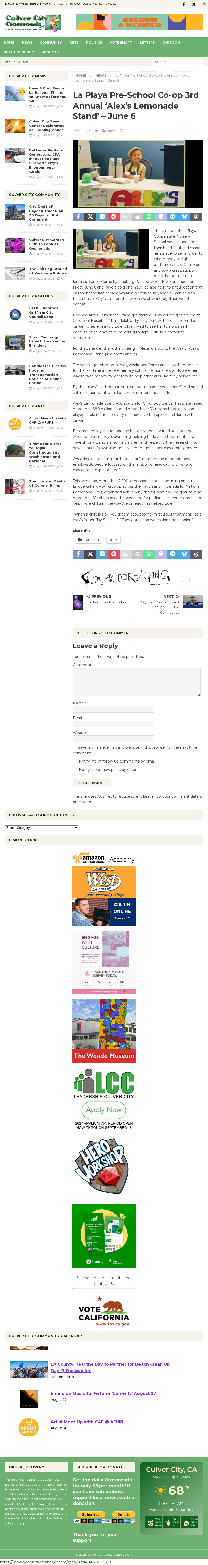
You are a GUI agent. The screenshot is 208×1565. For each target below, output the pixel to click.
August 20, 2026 (43, 388)
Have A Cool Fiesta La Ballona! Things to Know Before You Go (47, 94)
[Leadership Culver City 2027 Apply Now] (104, 1128)
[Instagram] (203, 4)
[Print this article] (137, 217)
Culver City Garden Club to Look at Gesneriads (46, 244)
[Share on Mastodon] (161, 217)
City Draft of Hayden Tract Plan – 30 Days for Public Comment (47, 212)
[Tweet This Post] (90, 217)
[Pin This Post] (114, 217)
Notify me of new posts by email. (108, 769)
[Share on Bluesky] (184, 217)
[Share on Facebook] (78, 217)
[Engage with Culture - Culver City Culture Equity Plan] (104, 991)
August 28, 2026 (43, 106)
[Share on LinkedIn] (102, 217)
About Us (50, 52)
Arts (74, 42)
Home (9, 42)
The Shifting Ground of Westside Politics (48, 271)
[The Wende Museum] (104, 1060)
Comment (82, 665)
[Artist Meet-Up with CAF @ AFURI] (15, 423)
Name (79, 703)
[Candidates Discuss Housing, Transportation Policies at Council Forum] (15, 371)
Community (51, 42)
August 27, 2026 (43, 177)
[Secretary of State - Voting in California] (104, 1323)
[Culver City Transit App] (104, 1265)
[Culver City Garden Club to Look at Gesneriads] (15, 245)
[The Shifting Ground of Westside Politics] (15, 273)
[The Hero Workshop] (104, 1196)
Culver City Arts (27, 406)
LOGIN (128, 1554)
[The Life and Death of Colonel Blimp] (15, 486)
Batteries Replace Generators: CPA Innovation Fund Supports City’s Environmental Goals (46, 160)
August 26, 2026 (43, 254)
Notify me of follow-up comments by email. (117, 761)
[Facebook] (183, 4)
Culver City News (28, 76)
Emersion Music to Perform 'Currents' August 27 (103, 1412)
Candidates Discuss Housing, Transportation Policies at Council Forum (47, 374)
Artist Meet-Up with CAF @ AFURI (47, 420)
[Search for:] (177, 61)
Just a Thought (19, 52)
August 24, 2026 (44, 351)
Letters (147, 42)
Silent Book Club (69, 1354)
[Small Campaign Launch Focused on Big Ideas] (15, 342)
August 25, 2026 (43, 278)
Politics (94, 42)
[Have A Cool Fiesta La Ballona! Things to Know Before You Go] (15, 93)
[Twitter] (193, 4)
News (27, 42)
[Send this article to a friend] (125, 217)
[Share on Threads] (196, 217)
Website (80, 732)
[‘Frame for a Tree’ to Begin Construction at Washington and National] (15, 449)
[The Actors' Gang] (138, 583)
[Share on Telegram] (173, 217)
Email (78, 718)
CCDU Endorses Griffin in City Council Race (43, 312)
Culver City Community (34, 194)
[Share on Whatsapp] (149, 217)
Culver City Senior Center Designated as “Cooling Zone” (47, 125)
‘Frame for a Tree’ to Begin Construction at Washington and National (46, 452)
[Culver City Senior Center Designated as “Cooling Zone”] (15, 126)
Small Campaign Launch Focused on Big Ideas (47, 341)
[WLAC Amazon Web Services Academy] (104, 923)
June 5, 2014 (89, 131)
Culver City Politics (31, 296)
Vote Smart (121, 42)
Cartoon (171, 42)
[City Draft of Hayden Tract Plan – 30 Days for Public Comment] (15, 212)
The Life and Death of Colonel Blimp (47, 483)
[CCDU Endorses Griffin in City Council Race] (15, 313)
